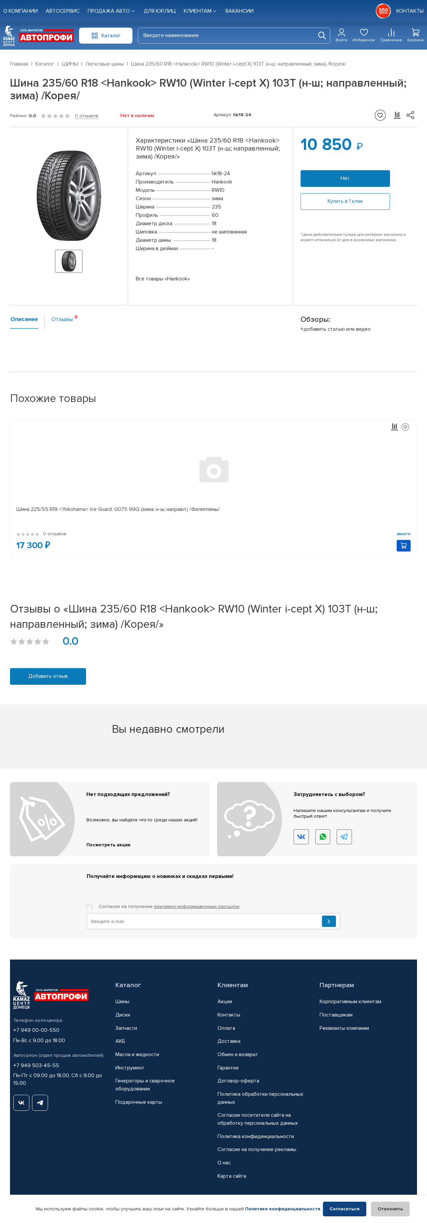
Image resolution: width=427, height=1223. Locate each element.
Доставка (229, 1041)
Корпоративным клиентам (350, 1001)
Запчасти (126, 1028)
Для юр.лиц (160, 11)
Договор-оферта (238, 1080)
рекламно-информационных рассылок (197, 906)
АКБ (120, 1041)
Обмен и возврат (238, 1054)
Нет (345, 178)
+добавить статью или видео (336, 329)
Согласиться (345, 1209)
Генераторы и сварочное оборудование (145, 1084)
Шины (122, 1001)
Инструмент (129, 1067)
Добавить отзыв (48, 676)
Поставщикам (336, 1015)
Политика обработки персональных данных (260, 1098)
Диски (122, 1015)
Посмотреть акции (108, 845)
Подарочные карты (138, 1102)
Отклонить (390, 1209)
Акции (225, 1001)
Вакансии (240, 11)
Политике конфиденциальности (282, 1209)
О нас (224, 1162)
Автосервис (63, 11)
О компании (20, 11)
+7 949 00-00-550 (36, 1030)
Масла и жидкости (137, 1054)
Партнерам (337, 985)
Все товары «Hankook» (163, 278)
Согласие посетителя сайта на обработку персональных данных (258, 1119)
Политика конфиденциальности (256, 1136)
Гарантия (228, 1067)
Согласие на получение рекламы (257, 1149)
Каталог (128, 985)
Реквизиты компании (344, 1028)
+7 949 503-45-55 (36, 1065)
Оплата (226, 1028)
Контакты (229, 1015)
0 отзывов (86, 116)
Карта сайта (232, 1176)
